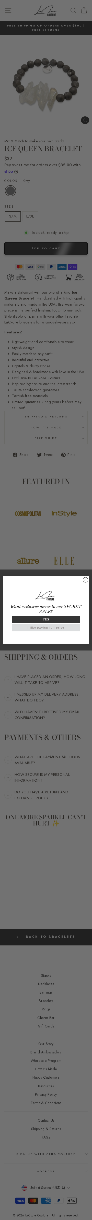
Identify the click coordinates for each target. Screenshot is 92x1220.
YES (46, 619)
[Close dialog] (85, 579)
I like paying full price (46, 627)
